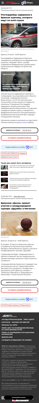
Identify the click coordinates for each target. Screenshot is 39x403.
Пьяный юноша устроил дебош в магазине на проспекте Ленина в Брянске (23, 179)
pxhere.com (5, 237)
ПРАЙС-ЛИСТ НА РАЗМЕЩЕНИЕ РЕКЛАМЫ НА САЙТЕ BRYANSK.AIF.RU (18, 329)
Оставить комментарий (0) (19, 138)
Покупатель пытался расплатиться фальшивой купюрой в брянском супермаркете (20, 186)
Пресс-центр (29, 319)
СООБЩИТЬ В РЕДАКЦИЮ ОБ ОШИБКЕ (17, 340)
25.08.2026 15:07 (6, 196)
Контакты (6, 322)
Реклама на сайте (9, 325)
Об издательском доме (12, 319)
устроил (24, 122)
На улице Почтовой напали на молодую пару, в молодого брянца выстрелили (22, 166)
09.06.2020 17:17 (6, 8)
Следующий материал (19, 397)
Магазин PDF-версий (20, 322)
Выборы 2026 (7, 337)
